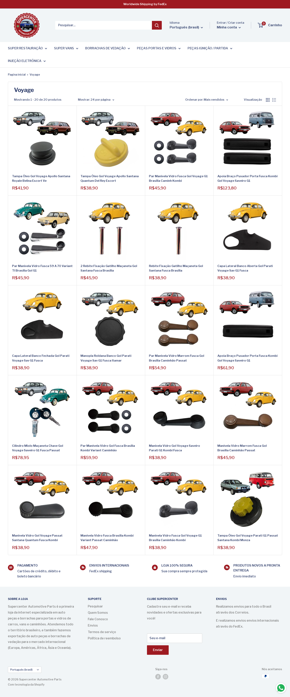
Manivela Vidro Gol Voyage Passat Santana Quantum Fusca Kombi (37, 538)
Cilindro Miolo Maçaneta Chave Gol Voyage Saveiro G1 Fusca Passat (37, 448)
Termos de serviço (102, 632)
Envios (93, 625)
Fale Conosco (98, 619)
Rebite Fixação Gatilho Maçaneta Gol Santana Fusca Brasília (176, 268)
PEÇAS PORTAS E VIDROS (156, 48)
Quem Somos (98, 613)
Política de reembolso (104, 638)
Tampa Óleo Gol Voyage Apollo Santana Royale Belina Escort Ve (41, 178)
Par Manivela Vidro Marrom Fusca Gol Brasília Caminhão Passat (176, 358)
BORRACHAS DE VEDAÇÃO (105, 48)
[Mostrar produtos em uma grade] (267, 100)
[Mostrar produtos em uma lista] (274, 100)
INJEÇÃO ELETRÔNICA (24, 61)
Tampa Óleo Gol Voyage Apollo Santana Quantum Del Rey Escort (109, 178)
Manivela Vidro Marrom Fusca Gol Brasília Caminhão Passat (242, 448)
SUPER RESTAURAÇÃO (25, 48)
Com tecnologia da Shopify (26, 684)
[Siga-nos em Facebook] (158, 676)
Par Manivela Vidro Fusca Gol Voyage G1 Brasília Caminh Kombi (178, 178)
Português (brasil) (21, 669)
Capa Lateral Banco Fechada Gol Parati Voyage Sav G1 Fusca (40, 358)
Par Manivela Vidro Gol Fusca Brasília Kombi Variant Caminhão (107, 448)
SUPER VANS (64, 48)
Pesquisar (95, 606)
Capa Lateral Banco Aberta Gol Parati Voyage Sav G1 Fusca (245, 268)
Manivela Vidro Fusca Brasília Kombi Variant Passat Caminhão (107, 538)
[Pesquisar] (157, 25)
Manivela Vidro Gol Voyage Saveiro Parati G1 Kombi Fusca (174, 448)
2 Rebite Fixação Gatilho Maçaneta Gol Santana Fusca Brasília (108, 268)
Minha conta (227, 27)
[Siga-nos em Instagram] (165, 676)
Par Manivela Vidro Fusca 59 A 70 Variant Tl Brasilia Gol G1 (42, 268)
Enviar (158, 650)
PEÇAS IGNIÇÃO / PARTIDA (208, 48)
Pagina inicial (17, 74)
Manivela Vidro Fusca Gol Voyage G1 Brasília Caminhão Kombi (175, 538)
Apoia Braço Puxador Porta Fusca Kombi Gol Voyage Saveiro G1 (247, 178)
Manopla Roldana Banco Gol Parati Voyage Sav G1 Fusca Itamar (105, 358)
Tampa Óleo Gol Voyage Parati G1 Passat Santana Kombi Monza (247, 538)
